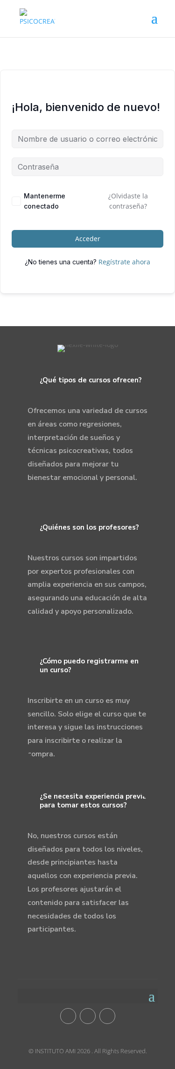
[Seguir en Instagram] (107, 1016)
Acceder (87, 238)
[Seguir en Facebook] (68, 1016)
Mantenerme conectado (44, 201)
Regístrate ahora (124, 261)
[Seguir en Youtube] (88, 1016)
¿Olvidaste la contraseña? (128, 200)
